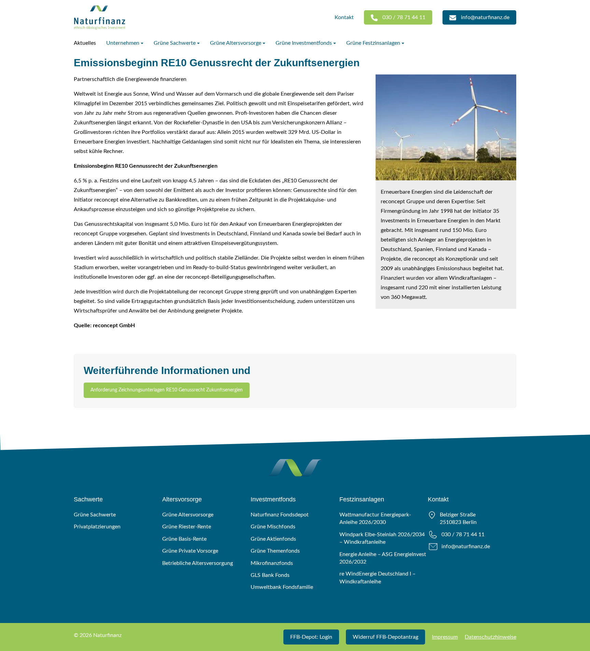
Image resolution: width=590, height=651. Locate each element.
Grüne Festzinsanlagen (373, 43)
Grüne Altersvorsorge (235, 43)
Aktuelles (85, 43)
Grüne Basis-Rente (184, 539)
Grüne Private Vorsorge (190, 551)
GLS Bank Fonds (270, 575)
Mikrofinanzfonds (272, 563)
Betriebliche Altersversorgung (197, 563)
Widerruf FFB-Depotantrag (385, 637)
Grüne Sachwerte (175, 43)
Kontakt (344, 17)
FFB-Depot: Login (311, 637)
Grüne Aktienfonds (273, 539)
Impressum (445, 637)
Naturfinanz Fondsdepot (280, 514)
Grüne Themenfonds (275, 551)
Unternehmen (122, 43)
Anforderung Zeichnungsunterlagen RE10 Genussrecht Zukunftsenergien (166, 390)
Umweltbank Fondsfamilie (282, 587)
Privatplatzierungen (97, 526)
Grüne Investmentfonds (304, 43)
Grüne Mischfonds (273, 526)
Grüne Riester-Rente (186, 526)
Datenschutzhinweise (490, 637)
